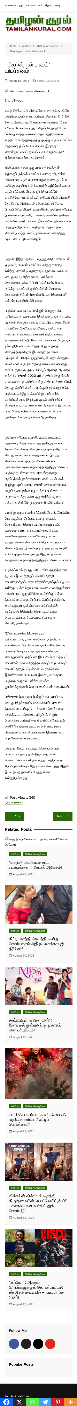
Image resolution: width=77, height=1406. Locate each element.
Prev (17, 816)
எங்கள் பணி (34, 5)
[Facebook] (14, 1344)
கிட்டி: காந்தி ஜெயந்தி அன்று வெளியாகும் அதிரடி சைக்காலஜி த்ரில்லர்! (36, 944)
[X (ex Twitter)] (26, 1344)
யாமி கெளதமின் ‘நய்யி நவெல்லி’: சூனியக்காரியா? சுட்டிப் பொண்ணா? (37, 1119)
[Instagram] (38, 1344)
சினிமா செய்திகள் (48, 80)
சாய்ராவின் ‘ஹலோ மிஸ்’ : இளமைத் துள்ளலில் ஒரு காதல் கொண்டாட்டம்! (35, 1025)
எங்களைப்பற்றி (14, 5)
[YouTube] (50, 1344)
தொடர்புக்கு (52, 5)
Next (60, 816)
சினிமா (15, 854)
